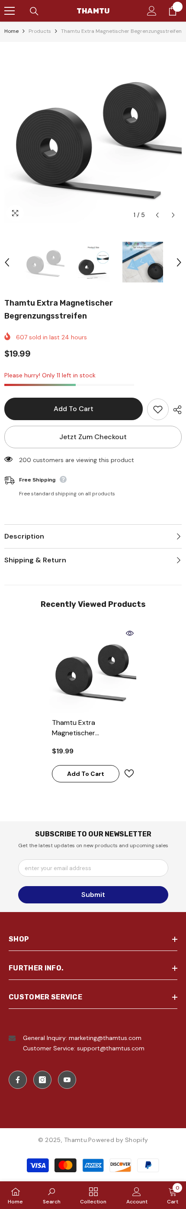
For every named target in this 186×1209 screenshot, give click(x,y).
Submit (93, 894)
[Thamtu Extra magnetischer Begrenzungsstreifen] (93, 670)
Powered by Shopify (118, 1140)
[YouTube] (67, 1080)
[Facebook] (18, 1080)
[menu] (9, 11)
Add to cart (73, 408)
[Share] (175, 409)
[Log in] (152, 11)
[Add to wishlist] (158, 409)
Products (40, 31)
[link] (51, 1195)
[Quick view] (129, 633)
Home (11, 31)
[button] (157, 215)
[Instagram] (42, 1080)
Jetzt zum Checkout (93, 436)
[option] (93, 134)
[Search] (34, 11)
